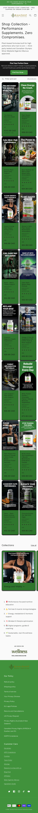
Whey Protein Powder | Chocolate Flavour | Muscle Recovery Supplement (27, 398)
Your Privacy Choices (12, 696)
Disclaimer (7, 748)
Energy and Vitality (13, 586)
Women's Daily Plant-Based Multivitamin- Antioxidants (27, 228)
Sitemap (7, 764)
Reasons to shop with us (12, 768)
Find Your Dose (19, 72)
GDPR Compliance (11, 736)
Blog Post (7, 772)
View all (33, 545)
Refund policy (9, 682)
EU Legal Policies (10, 706)
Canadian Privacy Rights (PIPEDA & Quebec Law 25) (17, 730)
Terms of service (10, 691)
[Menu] (2, 15)
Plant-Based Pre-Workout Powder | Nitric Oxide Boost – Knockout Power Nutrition (10, 458)
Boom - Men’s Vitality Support (9, 283)
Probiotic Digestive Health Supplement (10, 339)
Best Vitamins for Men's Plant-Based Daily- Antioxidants (28, 172)
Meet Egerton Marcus (11, 780)
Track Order (8, 760)
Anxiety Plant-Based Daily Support (9, 171)
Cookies (7, 756)
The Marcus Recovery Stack (9, 116)
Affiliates (7, 776)
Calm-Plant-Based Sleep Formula (26, 284)
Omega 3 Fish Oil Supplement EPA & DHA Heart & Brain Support (28, 340)
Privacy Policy (9, 701)
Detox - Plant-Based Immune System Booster (9, 515)
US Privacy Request (11, 716)
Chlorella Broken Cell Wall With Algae (27, 515)
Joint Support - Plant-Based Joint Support (9, 395)
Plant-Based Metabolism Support (26, 116)
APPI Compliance (10, 752)
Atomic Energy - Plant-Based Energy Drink (9, 227)
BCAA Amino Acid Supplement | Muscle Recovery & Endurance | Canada (28, 458)
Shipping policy (10, 687)
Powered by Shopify (27, 809)
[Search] (30, 15)
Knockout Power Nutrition (16, 809)
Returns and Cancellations (14, 711)
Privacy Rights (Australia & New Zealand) (16, 722)
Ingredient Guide (10, 784)
